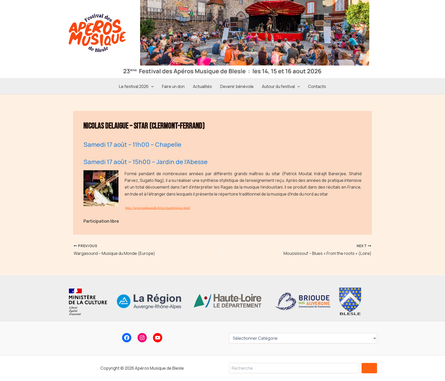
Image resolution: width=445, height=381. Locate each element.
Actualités (202, 86)
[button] (151, 86)
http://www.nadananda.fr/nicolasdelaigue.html (157, 208)
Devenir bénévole (237, 86)
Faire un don (173, 86)
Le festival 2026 (134, 86)
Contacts (317, 86)
